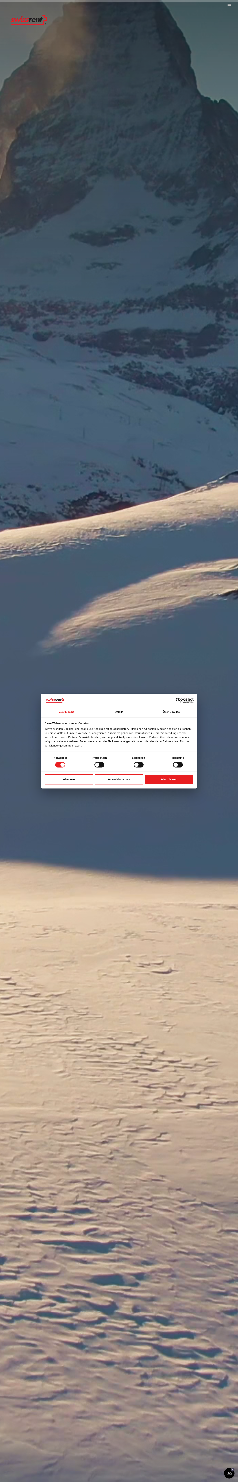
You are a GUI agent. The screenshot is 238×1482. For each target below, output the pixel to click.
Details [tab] (119, 711)
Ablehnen (69, 779)
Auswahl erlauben (119, 779)
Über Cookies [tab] (171, 711)
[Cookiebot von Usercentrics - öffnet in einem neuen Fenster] (178, 700)
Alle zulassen (169, 779)
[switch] (99, 764)
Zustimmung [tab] (67, 711)
